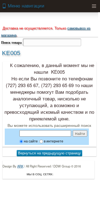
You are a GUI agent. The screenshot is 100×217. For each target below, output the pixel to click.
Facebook (59, 174)
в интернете (53, 141)
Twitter (66, 174)
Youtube (82, 174)
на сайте (30, 141)
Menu (94, 6)
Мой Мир (90, 174)
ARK (20, 166)
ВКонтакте (74, 174)
